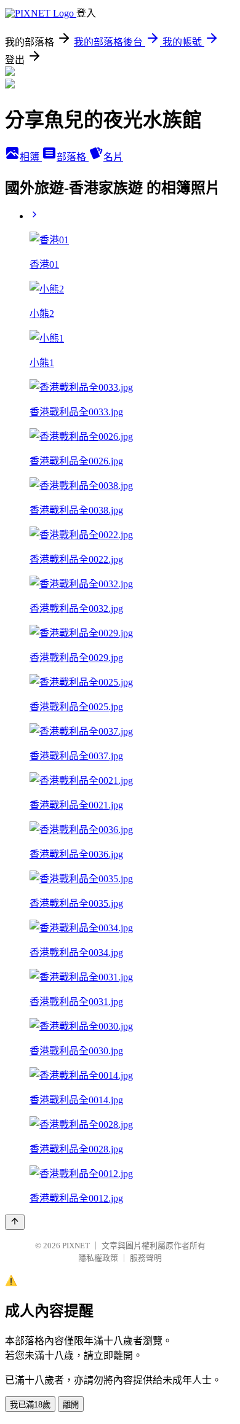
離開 (71, 1404)
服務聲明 (146, 1257)
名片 (113, 157)
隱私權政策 (98, 1257)
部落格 (73, 157)
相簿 (31, 157)
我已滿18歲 (30, 1404)
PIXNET (76, 1245)
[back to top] (15, 1222)
